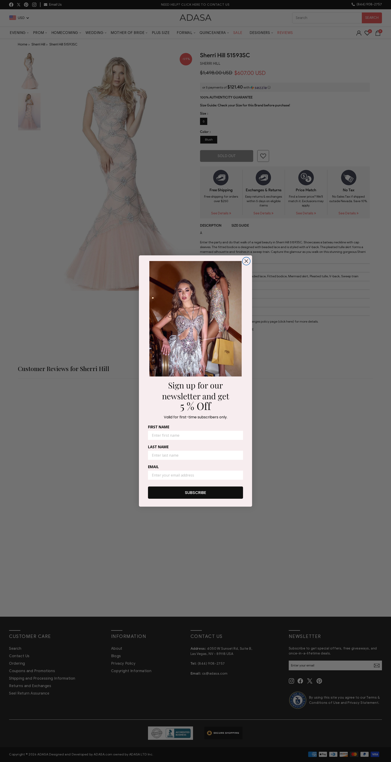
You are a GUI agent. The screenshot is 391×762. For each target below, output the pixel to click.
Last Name (158, 446)
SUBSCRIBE (195, 492)
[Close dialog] (246, 261)
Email (153, 466)
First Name (158, 426)
